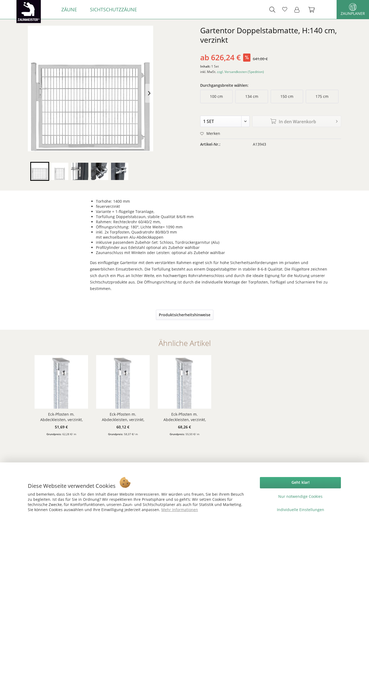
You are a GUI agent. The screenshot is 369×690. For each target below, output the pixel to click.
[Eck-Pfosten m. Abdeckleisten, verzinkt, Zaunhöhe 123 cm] (184, 382)
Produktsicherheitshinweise (184, 314)
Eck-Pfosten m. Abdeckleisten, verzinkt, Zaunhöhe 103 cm (123, 417)
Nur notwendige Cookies (300, 496)
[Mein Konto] (298, 9)
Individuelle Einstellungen (300, 509)
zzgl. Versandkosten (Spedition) (240, 71)
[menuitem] (69, 9)
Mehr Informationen (179, 509)
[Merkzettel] (284, 9)
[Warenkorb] (314, 9)
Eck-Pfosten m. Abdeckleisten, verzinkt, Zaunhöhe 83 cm (61, 417)
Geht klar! (300, 482)
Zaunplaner (353, 13)
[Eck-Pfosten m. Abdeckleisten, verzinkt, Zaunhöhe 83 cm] (61, 382)
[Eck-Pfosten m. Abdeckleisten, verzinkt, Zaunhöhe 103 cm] (123, 382)
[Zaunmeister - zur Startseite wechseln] (28, 11)
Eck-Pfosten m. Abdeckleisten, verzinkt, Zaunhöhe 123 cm (184, 417)
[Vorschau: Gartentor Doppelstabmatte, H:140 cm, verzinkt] (39, 171)
